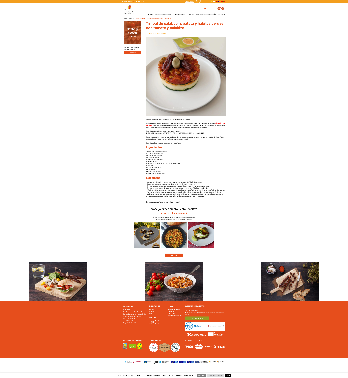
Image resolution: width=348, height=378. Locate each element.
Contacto (221, 14)
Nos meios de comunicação (206, 14)
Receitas (191, 14)
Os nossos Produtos (163, 14)
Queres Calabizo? (179, 14)
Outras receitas (153, 34)
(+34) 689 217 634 (140, 1)
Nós (150, 314)
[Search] (205, 8)
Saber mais (201, 375)
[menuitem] (211, 1)
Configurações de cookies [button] (215, 375)
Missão (151, 310)
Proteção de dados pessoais (174, 311)
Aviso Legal (171, 314)
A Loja (150, 14)
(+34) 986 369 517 (127, 1)
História (151, 312)
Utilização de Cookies (175, 315)
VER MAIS (133, 52)
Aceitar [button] (228, 375)
